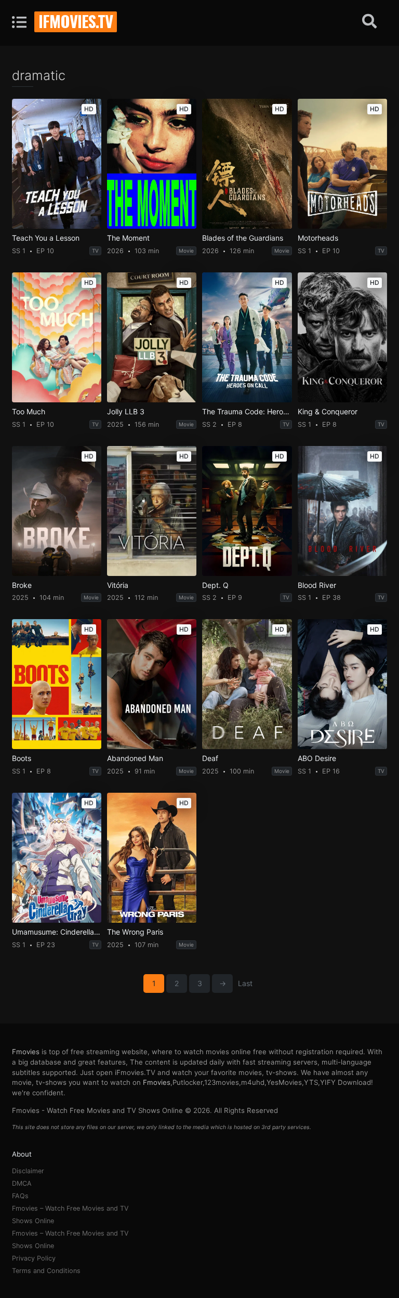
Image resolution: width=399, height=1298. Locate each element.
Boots (21, 758)
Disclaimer (28, 1171)
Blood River (317, 585)
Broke (22, 585)
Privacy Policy (34, 1258)
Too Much (28, 412)
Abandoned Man (135, 758)
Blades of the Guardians (242, 238)
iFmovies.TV (75, 21)
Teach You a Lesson (45, 238)
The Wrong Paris (135, 932)
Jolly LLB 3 (125, 412)
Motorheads (318, 238)
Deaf (210, 758)
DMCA (22, 1183)
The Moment (128, 238)
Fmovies (25, 1051)
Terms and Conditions (46, 1271)
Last (245, 983)
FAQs (20, 1196)
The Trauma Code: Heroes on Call (246, 412)
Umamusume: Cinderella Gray (56, 932)
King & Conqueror (327, 412)
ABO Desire (317, 758)
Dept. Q (215, 585)
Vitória (117, 585)
